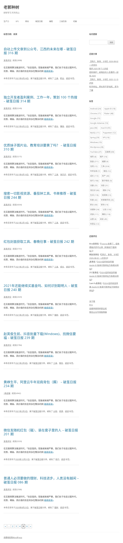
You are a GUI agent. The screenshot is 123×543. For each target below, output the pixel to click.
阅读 (68, 78)
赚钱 (62, 126)
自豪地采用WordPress (13, 537)
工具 (56, 78)
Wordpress (96, 147)
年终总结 (95, 171)
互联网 (109, 152)
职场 (104, 204)
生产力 (6, 21)
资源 (61, 411)
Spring (94, 137)
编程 (51, 21)
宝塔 (93, 166)
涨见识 (63, 174)
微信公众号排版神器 (98, 312)
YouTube (95, 152)
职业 (62, 78)
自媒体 (94, 209)
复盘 (94, 161)
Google (95, 118)
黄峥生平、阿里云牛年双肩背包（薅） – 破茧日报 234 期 (40, 384)
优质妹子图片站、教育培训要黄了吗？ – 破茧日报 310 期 (40, 147)
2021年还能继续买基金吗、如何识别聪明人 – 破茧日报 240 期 (41, 287)
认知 (55, 411)
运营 (93, 219)
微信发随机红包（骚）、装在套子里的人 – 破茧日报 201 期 (41, 432)
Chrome (95, 113)
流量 (93, 185)
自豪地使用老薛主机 (98, 308)
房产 (105, 176)
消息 (104, 185)
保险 (93, 156)
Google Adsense (99, 123)
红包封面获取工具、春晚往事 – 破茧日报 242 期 (39, 241)
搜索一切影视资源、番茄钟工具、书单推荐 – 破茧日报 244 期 (40, 195)
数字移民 (107, 180)
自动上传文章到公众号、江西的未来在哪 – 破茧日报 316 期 (40, 51)
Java (93, 128)
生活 (94, 195)
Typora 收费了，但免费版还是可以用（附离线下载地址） (104, 247)
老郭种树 (11, 7)
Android (95, 108)
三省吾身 (63, 21)
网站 (27, 21)
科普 (93, 200)
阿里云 (94, 224)
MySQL (94, 132)
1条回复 (7, 393)
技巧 (57, 459)
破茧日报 (39, 21)
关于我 (92, 301)
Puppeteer (109, 132)
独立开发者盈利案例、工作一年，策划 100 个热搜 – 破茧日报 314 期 (40, 99)
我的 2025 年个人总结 (98, 68)
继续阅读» (49, 71)
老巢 (75, 21)
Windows (96, 142)
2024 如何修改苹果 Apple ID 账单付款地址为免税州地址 (104, 265)
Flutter (108, 113)
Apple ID (109, 108)
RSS (91, 305)
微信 (61, 363)
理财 (56, 315)
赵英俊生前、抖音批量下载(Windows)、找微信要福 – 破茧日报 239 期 (40, 335)
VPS (17, 21)
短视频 (106, 195)
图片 (103, 156)
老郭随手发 (107, 200)
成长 (56, 126)
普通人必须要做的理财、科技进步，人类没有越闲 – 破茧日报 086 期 (41, 480)
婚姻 (105, 161)
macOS (105, 128)
